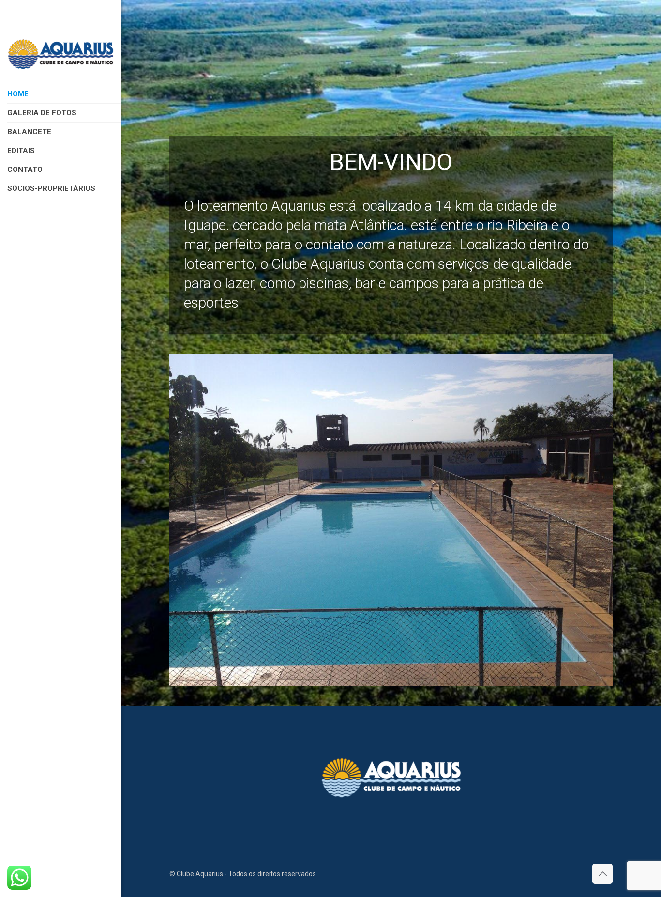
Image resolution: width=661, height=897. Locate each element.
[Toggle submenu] (119, 188)
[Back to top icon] (602, 874)
